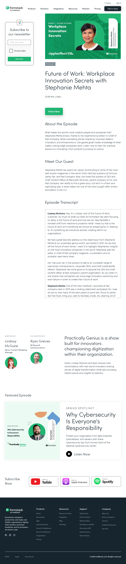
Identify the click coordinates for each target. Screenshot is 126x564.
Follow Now (54, 111)
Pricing (97, 8)
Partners (86, 8)
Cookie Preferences (109, 525)
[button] (32, 8)
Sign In (119, 3)
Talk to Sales (112, 8)
